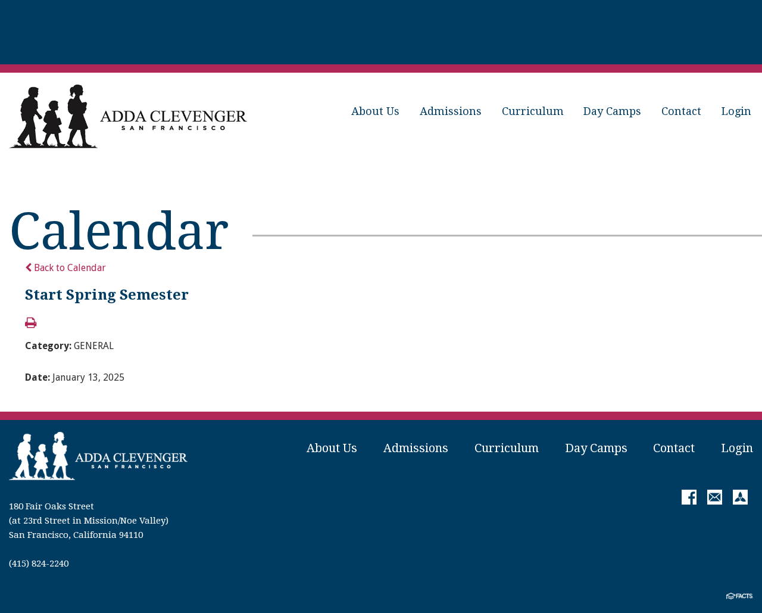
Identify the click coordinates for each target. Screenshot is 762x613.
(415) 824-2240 (38, 563)
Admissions (451, 111)
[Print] (30, 323)
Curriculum (533, 111)
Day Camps (612, 111)
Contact (681, 111)
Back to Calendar (69, 267)
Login (736, 111)
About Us (375, 111)
